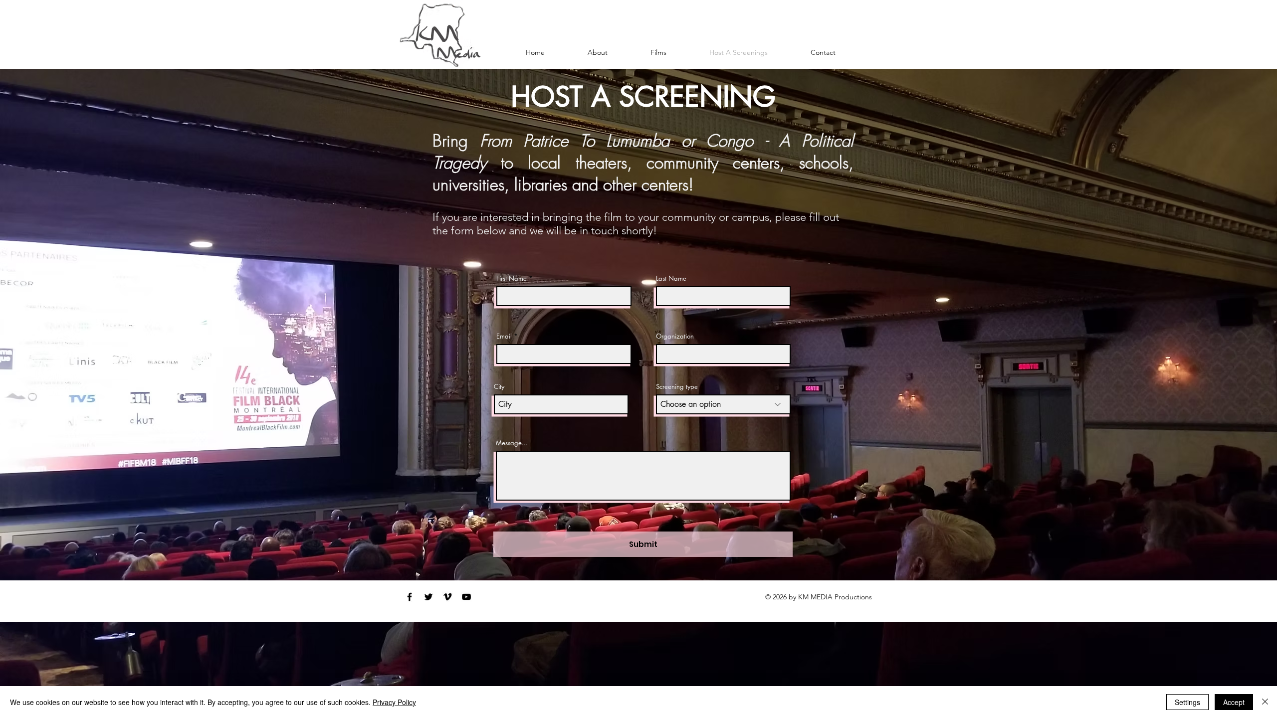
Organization (675, 336)
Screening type (677, 386)
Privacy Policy (394, 702)
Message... (512, 443)
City (499, 386)
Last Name (671, 278)
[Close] (1265, 702)
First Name (511, 278)
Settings (1187, 702)
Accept (1234, 702)
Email (504, 336)
